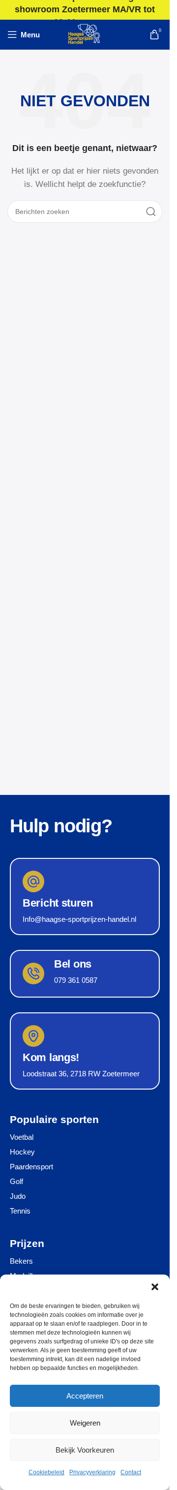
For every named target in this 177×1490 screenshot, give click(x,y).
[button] (155, 1287)
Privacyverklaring (92, 1472)
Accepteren (84, 1396)
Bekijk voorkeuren (85, 1450)
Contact (130, 1472)
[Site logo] (84, 34)
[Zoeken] (151, 211)
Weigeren (85, 1423)
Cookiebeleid (46, 1472)
